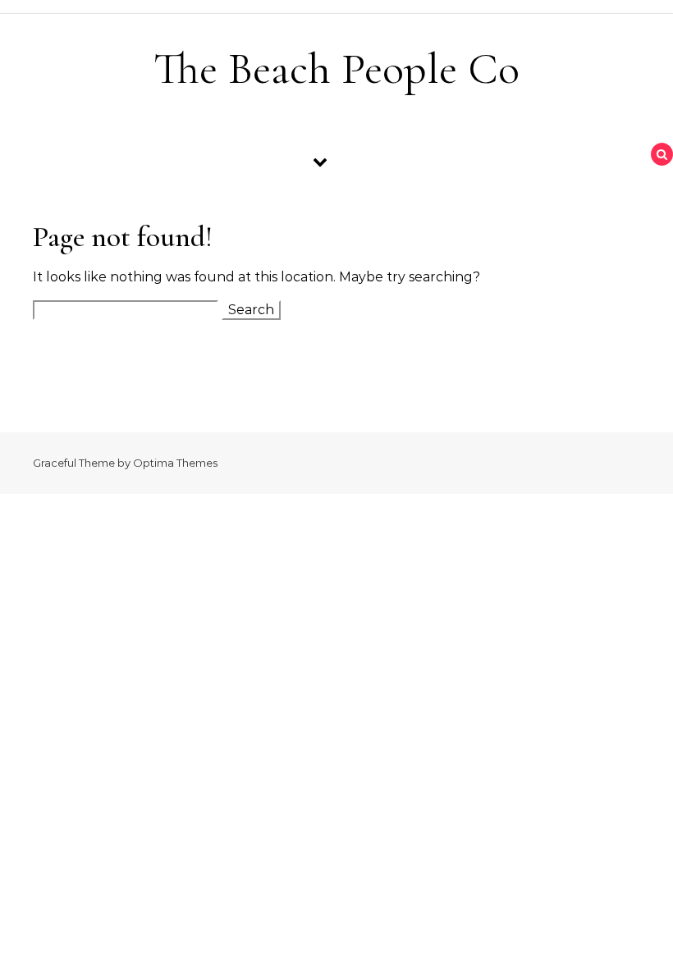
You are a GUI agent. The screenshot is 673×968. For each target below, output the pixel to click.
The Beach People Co (336, 68)
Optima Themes (175, 462)
